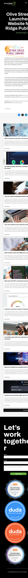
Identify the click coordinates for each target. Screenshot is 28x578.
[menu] (26, 2)
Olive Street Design (17, 102)
